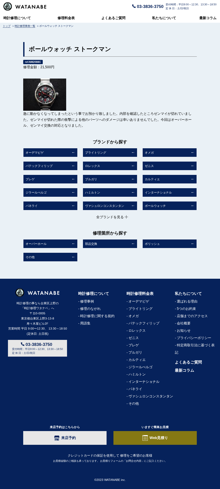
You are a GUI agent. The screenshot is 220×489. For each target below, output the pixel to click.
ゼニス (149, 166)
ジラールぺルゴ (36, 192)
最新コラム (208, 18)
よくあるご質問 (113, 18)
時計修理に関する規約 (97, 316)
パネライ (32, 205)
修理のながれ (90, 308)
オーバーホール (36, 243)
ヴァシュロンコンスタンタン (104, 205)
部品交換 (91, 243)
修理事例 (87, 301)
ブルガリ (91, 179)
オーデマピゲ (35, 152)
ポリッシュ (152, 243)
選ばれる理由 (187, 301)
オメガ (149, 152)
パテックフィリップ (39, 166)
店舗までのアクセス (192, 316)
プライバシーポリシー (194, 338)
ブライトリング (95, 152)
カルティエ (152, 179)
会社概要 (184, 323)
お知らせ (184, 330)
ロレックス (92, 166)
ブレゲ (30, 179)
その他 (30, 257)
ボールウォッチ (155, 205)
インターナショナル (158, 192)
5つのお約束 (186, 308)
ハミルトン (92, 192)
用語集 (85, 323)
